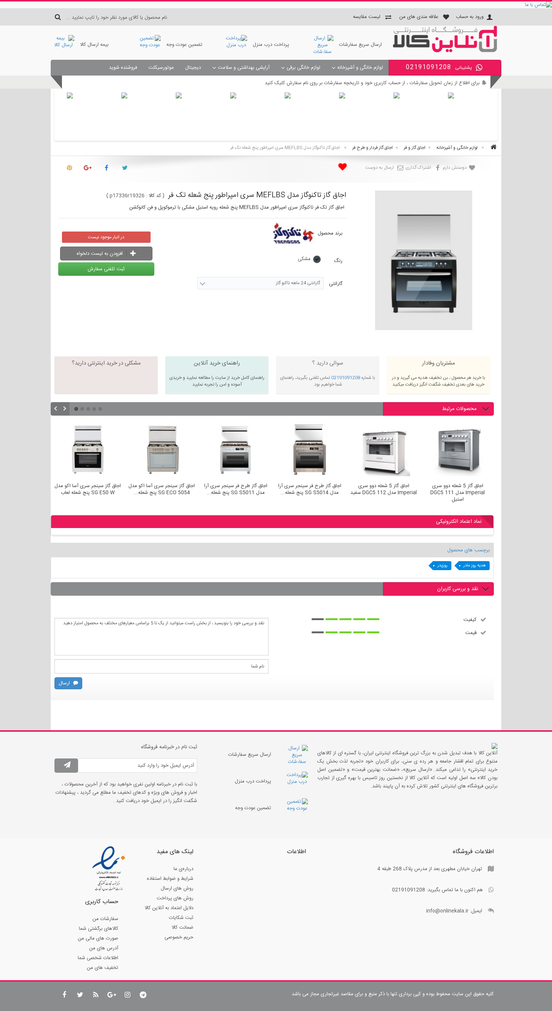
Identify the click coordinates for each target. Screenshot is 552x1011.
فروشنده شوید (123, 68)
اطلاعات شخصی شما (98, 958)
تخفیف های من (102, 968)
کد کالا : (153, 195)
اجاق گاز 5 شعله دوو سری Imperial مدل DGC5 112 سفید (383, 490)
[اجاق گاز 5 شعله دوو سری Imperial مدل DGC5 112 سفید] (383, 450)
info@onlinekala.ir (447, 911)
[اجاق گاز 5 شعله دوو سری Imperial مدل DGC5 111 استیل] (457, 450)
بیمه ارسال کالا (94, 45)
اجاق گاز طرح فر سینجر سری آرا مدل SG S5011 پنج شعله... (235, 490)
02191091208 (345, 377)
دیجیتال (193, 68)
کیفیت (470, 619)
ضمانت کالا (182, 927)
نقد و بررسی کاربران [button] (457, 588)
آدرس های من (103, 948)
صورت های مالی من (98, 938)
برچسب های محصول (468, 550)
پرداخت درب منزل (271, 45)
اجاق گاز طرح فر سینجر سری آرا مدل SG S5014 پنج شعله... (309, 490)
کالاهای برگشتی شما (98, 929)
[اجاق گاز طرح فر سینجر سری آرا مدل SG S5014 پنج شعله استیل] (309, 450)
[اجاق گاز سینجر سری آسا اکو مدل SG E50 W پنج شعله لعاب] (87, 450)
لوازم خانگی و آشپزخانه (360, 68)
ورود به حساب (470, 17)
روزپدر (442, 565)
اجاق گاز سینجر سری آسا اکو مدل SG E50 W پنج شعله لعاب (87, 490)
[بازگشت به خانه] (492, 148)
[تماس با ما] (276, 5)
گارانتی (334, 284)
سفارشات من (105, 919)
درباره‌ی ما (183, 869)
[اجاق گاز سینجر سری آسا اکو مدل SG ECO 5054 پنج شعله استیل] (161, 450)
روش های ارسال (177, 888)
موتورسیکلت (161, 68)
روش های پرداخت (175, 898)
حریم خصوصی (178, 937)
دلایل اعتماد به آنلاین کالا (169, 908)
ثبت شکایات (181, 918)
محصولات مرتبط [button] (460, 408)
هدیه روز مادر (474, 565)
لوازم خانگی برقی (303, 68)
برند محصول (330, 233)
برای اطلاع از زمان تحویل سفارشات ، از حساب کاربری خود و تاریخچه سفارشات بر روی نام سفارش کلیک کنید (372, 83)
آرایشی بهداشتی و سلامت (244, 68)
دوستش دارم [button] (455, 167)
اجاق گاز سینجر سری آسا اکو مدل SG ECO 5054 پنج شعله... (161, 490)
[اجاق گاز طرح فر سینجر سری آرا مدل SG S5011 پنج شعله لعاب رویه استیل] (235, 450)
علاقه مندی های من (418, 17)
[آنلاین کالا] (445, 51)
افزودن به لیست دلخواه (100, 254)
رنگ (337, 261)
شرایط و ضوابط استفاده (170, 879)
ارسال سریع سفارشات (360, 45)
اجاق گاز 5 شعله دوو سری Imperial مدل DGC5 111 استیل (457, 493)
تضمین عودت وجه (184, 45)
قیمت (471, 632)
